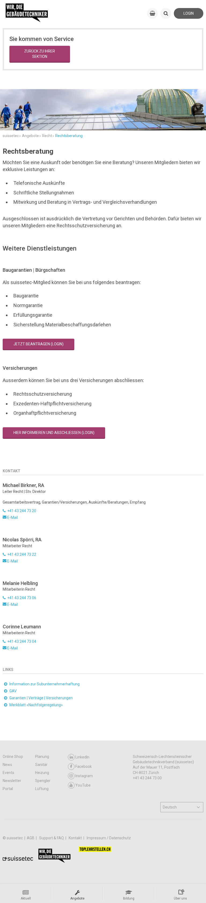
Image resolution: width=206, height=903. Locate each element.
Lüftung (42, 789)
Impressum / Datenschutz (109, 838)
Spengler (42, 781)
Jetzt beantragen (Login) (38, 344)
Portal (8, 789)
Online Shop (13, 756)
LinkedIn (82, 757)
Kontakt (76, 838)
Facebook (83, 766)
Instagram (84, 776)
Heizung (42, 772)
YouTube (83, 785)
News (7, 764)
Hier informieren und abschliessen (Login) (53, 432)
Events (8, 772)
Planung (42, 756)
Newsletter (12, 781)
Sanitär (41, 764)
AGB (31, 838)
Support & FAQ (52, 838)
